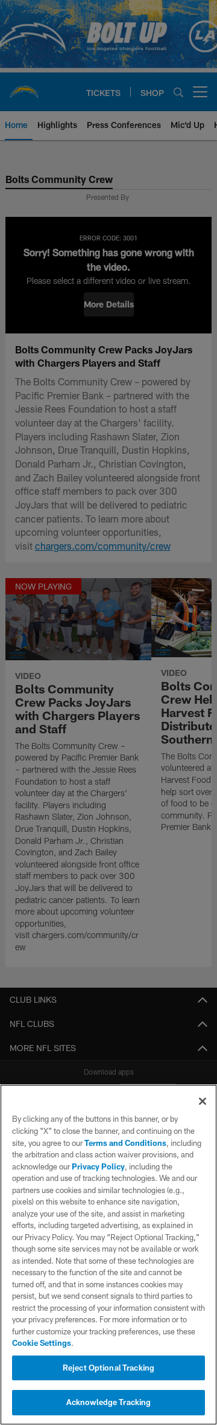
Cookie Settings (41, 1343)
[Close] (202, 1101)
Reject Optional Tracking (108, 1367)
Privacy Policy (98, 1166)
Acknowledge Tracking (108, 1402)
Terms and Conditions (125, 1143)
